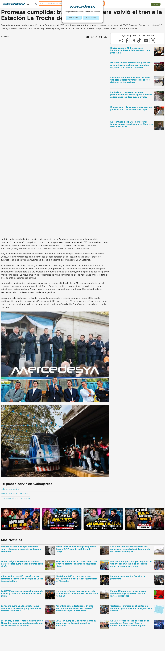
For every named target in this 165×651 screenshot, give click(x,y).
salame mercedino (10, 489)
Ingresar (155, 4)
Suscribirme (91, 18)
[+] (12, 36)
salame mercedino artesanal (15, 494)
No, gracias (73, 18)
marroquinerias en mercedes (15, 498)
